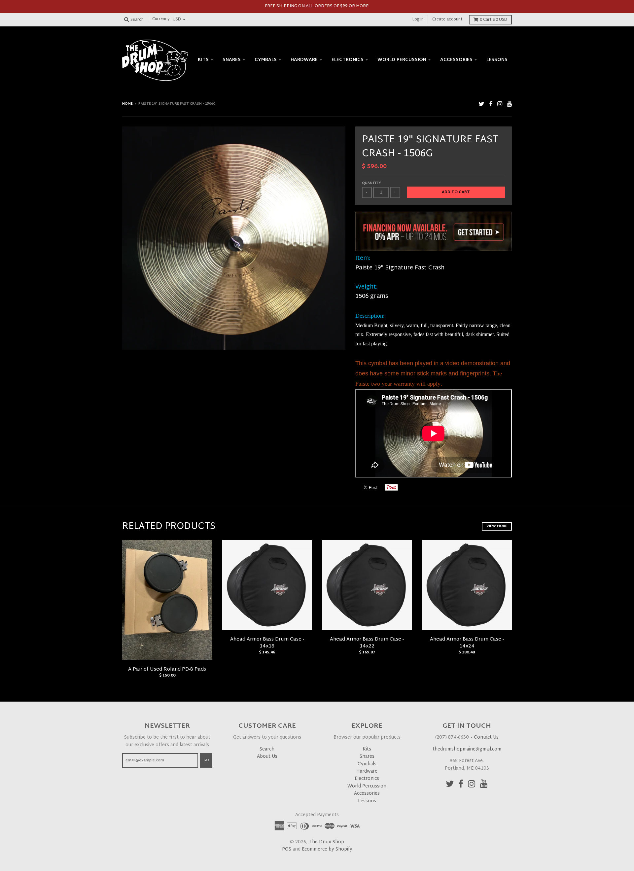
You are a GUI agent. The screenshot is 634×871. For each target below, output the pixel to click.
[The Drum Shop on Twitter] (481, 104)
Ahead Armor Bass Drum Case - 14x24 (467, 643)
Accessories (456, 60)
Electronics (348, 60)
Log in (418, 19)
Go (206, 760)
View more (496, 526)
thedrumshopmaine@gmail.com (467, 749)
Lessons (497, 60)
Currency (161, 19)
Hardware (304, 60)
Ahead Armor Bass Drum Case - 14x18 (267, 643)
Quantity (371, 183)
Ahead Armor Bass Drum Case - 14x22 (367, 643)
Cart (493, 19)
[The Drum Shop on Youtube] (509, 104)
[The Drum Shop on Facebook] (491, 104)
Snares (232, 60)
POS (286, 849)
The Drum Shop (326, 842)
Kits (203, 60)
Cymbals (266, 60)
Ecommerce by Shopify (327, 849)
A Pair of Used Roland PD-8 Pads (167, 669)
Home (127, 104)
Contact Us (486, 737)
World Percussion (401, 60)
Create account (447, 19)
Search (267, 749)
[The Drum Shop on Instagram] (499, 104)
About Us (267, 756)
